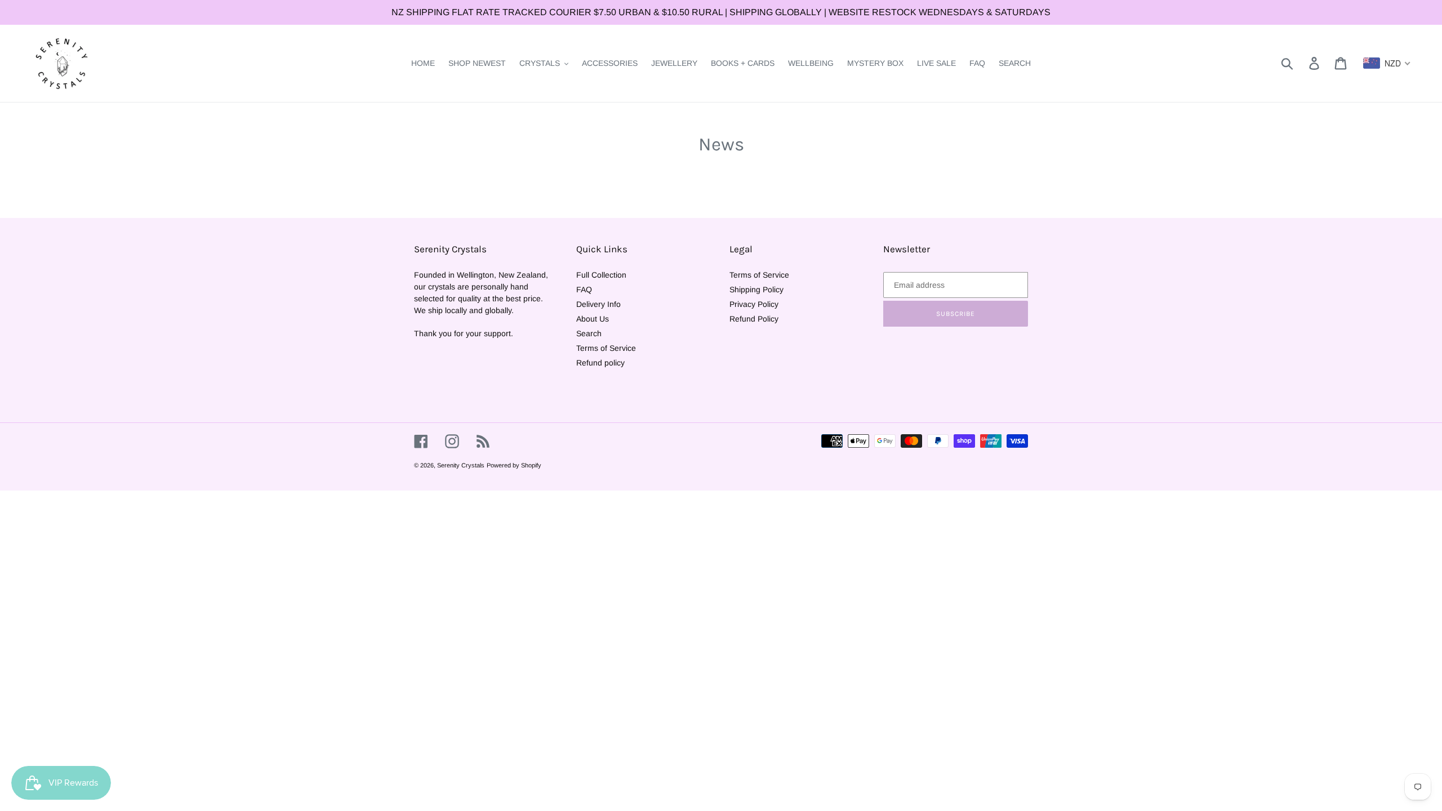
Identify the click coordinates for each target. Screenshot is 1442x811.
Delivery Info (598, 304)
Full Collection (601, 274)
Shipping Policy (756, 289)
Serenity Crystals (460, 465)
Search (589, 333)
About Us (592, 318)
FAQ (584, 289)
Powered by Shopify (514, 465)
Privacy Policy (753, 304)
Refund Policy (753, 318)
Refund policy (600, 362)
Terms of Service (606, 348)
